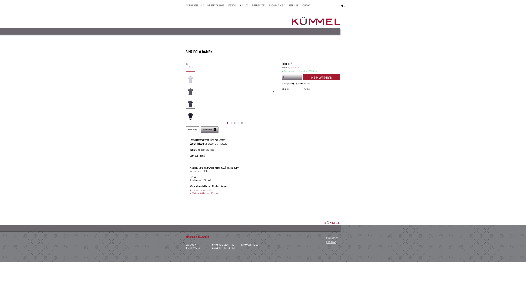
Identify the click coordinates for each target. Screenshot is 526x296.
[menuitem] (195, 5)
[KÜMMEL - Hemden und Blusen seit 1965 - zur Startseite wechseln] (315, 21)
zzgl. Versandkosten (293, 68)
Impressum (331, 241)
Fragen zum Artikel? (201, 190)
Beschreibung (192, 129)
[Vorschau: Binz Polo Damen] (190, 67)
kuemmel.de (249, 244)
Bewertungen (209, 129)
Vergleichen (288, 83)
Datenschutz (332, 237)
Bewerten (306, 83)
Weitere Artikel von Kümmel (205, 193)
